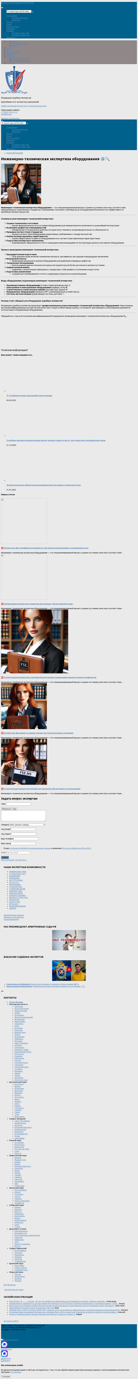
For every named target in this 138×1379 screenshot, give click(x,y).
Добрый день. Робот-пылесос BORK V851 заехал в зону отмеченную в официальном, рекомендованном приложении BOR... (65, 1310)
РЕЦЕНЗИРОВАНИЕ (14, 153)
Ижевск (18, 1158)
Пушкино (19, 1056)
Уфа (16, 1183)
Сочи (17, 1151)
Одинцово (19, 1047)
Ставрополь (20, 1261)
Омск (17, 1225)
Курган (17, 1192)
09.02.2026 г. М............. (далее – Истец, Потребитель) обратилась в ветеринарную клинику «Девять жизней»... (57, 1301)
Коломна (19, 1028)
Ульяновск (19, 1181)
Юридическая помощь (14, 915)
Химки (17, 1073)
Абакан (18, 1207)
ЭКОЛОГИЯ (14, 900)
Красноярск (20, 1216)
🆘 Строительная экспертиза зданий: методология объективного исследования (40, 789)
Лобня (17, 1034)
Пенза (17, 1171)
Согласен (6, 1376)
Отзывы (10, 31)
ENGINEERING (14, 876)
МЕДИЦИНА (14, 878)
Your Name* (6, 834)
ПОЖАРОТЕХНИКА (17, 895)
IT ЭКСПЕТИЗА (15, 887)
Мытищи (18, 1041)
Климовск (19, 1024)
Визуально (6, 809)
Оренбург (19, 1168)
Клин (17, 1026)
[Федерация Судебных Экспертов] (14, 94)
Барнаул (18, 1209)
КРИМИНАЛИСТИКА (17, 872)
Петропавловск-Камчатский (27, 1235)
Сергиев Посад (21, 1063)
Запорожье (20, 1276)
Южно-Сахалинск (22, 1244)
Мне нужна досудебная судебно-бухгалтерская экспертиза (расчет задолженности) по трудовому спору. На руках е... (62, 1306)
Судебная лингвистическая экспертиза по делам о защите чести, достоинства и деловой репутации (56, 440)
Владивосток (21, 1233)
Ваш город (6, 843)
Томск (17, 1227)
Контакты (10, 37)
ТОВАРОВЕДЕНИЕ (17, 889)
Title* (3, 804)
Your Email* (6, 829)
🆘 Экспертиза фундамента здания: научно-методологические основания (37, 733)
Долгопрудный (21, 1009)
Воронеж (19, 1091)
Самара (18, 1175)
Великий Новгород (23, 1127)
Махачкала (19, 1255)
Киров (17, 1164)
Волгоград (19, 1145)
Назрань (18, 1257)
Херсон (18, 1274)
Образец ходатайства (14, 917)
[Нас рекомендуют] (69, 940)
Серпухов (19, 1065)
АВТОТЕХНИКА (16, 880)
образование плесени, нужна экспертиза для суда (31, 1308)
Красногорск (20, 1032)
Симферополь (21, 1270)
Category (5, 825)
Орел (17, 1104)
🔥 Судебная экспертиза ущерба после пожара (29, 396)
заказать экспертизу (10, 118)
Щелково (19, 1078)
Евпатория (19, 1266)
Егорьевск (19, 1015)
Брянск (18, 1086)
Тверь (17, 1112)
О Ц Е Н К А (14, 882)
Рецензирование (11, 919)
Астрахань (19, 1142)
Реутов (18, 1060)
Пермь (17, 1173)
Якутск (18, 1246)
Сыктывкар (20, 1138)
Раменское (19, 1058)
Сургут (18, 1196)
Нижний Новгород (23, 1166)
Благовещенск (21, 1231)
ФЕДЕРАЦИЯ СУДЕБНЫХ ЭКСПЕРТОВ (17, 3)
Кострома (19, 1097)
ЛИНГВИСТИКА (15, 891)
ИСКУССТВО (14, 902)
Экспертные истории (13, 1290)
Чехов (17, 1076)
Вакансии (16, 20)
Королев (19, 1030)
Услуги (9, 22)
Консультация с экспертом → (14, 860)
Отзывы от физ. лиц (21, 35)
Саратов (18, 1179)
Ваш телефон (7, 839)
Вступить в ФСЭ (11, 1321)
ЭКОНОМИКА (15, 885)
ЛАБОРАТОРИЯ (16, 893)
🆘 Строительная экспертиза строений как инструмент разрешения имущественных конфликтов (48, 677)
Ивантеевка (20, 1022)
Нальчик (18, 1259)
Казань (18, 1162)
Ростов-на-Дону (22, 1149)
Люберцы (19, 1039)
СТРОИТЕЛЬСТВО (17, 874)
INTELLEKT (14, 904)
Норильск (19, 1222)
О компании (11, 16)
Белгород (19, 1084)
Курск (17, 1099)
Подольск (19, 1054)
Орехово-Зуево (22, 1050)
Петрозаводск (21, 1134)
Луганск (18, 1281)
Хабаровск (19, 1240)
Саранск (18, 1177)
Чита (17, 1242)
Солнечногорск (22, 1067)
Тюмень (18, 1199)
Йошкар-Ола (20, 1160)
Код (14, 809)
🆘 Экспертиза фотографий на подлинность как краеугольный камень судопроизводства (44, 548)
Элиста (18, 1153)
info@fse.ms (6, 114)
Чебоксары (19, 1186)
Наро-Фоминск (21, 1043)
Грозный (18, 1253)
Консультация (12, 27)
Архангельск (20, 1123)
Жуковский (20, 1019)
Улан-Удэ (19, 1237)
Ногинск (18, 1045)
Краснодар (19, 1147)
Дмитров (19, 1006)
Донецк (18, 1279)
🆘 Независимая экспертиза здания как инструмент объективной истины (37, 604)
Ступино (18, 1069)
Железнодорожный (24, 1017)
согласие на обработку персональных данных (30, 848)
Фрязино (19, 1071)
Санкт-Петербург (22, 1121)
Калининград (20, 1129)
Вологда (18, 1125)
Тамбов (18, 1110)
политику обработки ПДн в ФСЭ (76, 848)
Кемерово (19, 1214)
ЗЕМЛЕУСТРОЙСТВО (18, 897)
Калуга (17, 1095)
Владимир (19, 1088)
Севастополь (21, 1268)
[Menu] (2, 7)
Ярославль (20, 1117)
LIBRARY (12, 908)
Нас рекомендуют (20, 18)
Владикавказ (20, 1250)
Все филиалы (10, 1285)
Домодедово (21, 1011)
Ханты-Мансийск (22, 1201)
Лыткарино (20, 1037)
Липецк (18, 1101)
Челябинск (19, 1203)
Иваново (18, 1093)
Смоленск (19, 1108)
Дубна (17, 1013)
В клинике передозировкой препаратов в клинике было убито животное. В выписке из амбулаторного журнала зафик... (63, 1312)
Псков (17, 1136)
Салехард (19, 1194)
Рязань (18, 1106)
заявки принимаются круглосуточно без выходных (24, 106)
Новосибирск (20, 1220)
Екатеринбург (21, 1190)
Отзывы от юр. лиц (20, 33)
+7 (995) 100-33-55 (9, 112)
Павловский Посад (23, 1052)
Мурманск (19, 1132)
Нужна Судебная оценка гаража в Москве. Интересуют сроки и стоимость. (42, 1314)
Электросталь (21, 1080)
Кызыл (17, 1218)
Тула (17, 1114)
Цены (8, 24)
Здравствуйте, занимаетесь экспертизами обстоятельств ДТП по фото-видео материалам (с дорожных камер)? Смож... (63, 1303)
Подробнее (16, 1372)
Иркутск (18, 1212)
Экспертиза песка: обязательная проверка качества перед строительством (43, 485)
